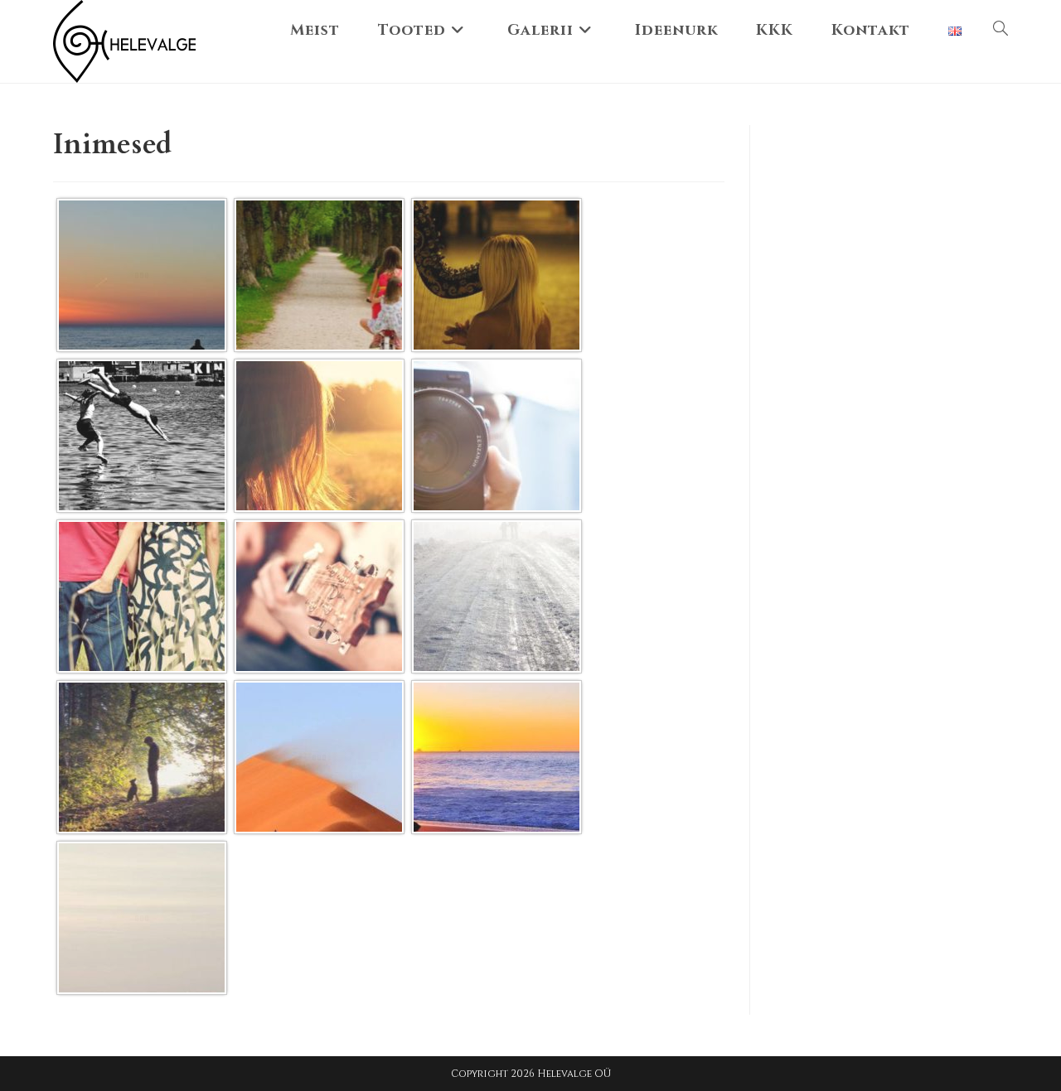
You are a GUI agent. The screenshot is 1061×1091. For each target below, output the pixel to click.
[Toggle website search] (1000, 30)
